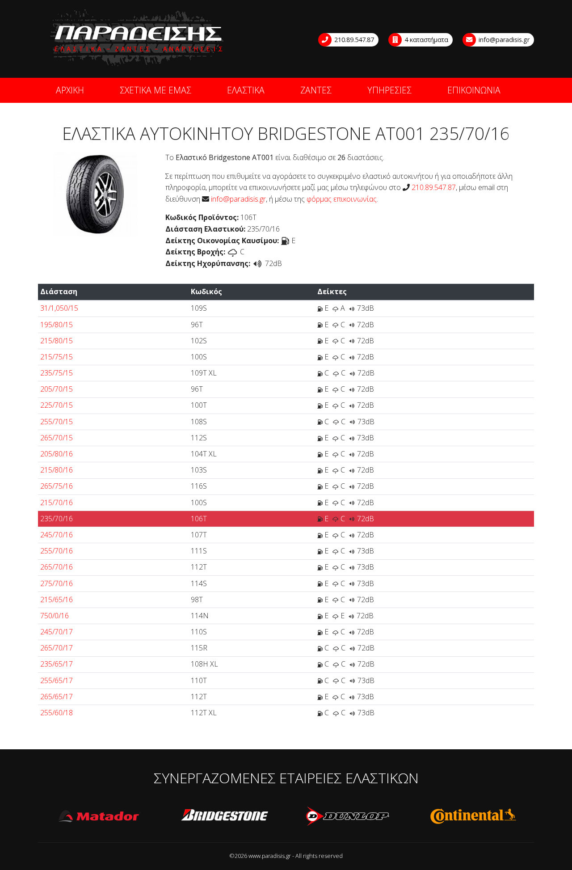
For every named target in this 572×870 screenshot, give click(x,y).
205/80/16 (56, 454)
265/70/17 (56, 648)
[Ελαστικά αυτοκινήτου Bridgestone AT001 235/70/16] (95, 193)
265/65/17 (56, 696)
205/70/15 (56, 389)
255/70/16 (56, 551)
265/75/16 (56, 486)
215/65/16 (56, 599)
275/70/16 (56, 583)
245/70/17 (56, 632)
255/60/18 (56, 713)
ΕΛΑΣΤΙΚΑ (246, 90)
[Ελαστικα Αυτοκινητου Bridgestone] (224, 816)
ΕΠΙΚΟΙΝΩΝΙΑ (473, 90)
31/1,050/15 (59, 308)
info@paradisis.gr (503, 39)
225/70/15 (56, 405)
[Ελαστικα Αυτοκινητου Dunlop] (348, 816)
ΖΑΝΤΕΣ (316, 90)
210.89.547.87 (353, 39)
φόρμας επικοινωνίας (342, 199)
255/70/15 (56, 422)
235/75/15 (56, 373)
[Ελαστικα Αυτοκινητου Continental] (473, 816)
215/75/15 (56, 357)
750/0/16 (54, 616)
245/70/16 (56, 535)
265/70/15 (56, 438)
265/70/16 (56, 567)
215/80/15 (56, 341)
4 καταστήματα (425, 39)
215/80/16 (56, 470)
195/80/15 (56, 324)
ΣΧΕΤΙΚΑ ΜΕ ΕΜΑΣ (155, 90)
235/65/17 (56, 664)
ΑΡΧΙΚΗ (70, 90)
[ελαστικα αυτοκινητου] (137, 38)
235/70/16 (56, 519)
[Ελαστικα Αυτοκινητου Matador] (100, 816)
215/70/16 (56, 502)
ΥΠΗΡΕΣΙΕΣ (389, 90)
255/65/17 (56, 680)
